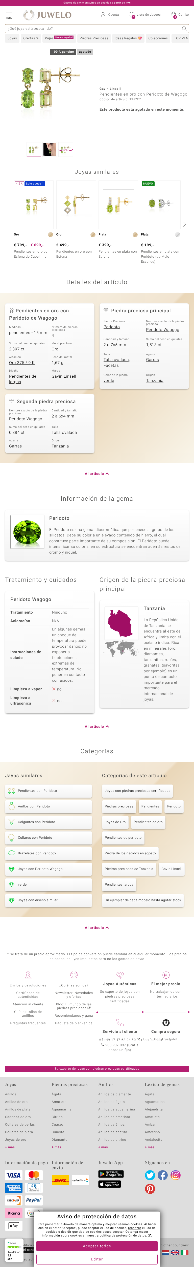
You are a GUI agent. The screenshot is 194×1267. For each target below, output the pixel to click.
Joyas (12, 38)
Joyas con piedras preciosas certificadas (137, 791)
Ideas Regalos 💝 (128, 38)
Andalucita (154, 1139)
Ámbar (150, 1124)
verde (109, 381)
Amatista (59, 1102)
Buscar (184, 28)
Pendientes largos (119, 884)
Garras (152, 360)
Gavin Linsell (64, 376)
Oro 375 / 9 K (22, 363)
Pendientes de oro (148, 822)
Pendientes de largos (22, 379)
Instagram (176, 1175)
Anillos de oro (16, 1102)
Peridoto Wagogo (162, 330)
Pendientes (150, 806)
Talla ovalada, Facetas (117, 363)
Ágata (56, 1094)
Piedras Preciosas (94, 38)
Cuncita (58, 1132)
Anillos (10, 1094)
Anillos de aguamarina (116, 1109)
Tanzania (155, 381)
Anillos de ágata (111, 1102)
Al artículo (94, 474)
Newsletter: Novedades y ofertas (74, 995)
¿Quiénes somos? (73, 985)
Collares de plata (19, 1132)
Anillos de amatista (114, 1117)
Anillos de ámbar (112, 1124)
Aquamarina (62, 1109)
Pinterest (150, 1189)
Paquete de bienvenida (73, 1023)
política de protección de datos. (123, 1235)
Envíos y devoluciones (28, 985)
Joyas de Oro (115, 822)
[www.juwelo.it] (184, 1252)
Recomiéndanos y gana (74, 1015)
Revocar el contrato (24, 1250)
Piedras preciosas (119, 806)
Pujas (59, 38)
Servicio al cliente (120, 1032)
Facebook (163, 1175)
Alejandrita (154, 1109)
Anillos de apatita (112, 1132)
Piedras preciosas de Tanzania (129, 869)
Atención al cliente (28, 1004)
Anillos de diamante (114, 1094)
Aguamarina (155, 1102)
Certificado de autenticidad (28, 995)
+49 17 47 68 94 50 (120, 1040)
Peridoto (112, 327)
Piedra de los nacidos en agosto (130, 853)
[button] (9, 15)
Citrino (57, 1117)
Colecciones (158, 38)
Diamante (59, 1139)
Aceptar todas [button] (97, 1246)
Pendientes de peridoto (123, 837)
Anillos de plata (18, 1109)
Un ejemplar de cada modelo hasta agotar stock (143, 900)
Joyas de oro (15, 1139)
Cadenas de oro (18, 1117)
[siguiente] (183, 224)
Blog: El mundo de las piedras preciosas (74, 1006)
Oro (55, 349)
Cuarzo (57, 1124)
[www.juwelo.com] (175, 1252)
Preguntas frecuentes (28, 1023)
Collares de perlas (20, 1124)
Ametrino (152, 1132)
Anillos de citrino (112, 1139)
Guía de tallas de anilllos (28, 1014)
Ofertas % (31, 38)
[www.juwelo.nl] (165, 1252)
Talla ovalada (64, 433)
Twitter (150, 1175)
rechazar (134, 1228)
